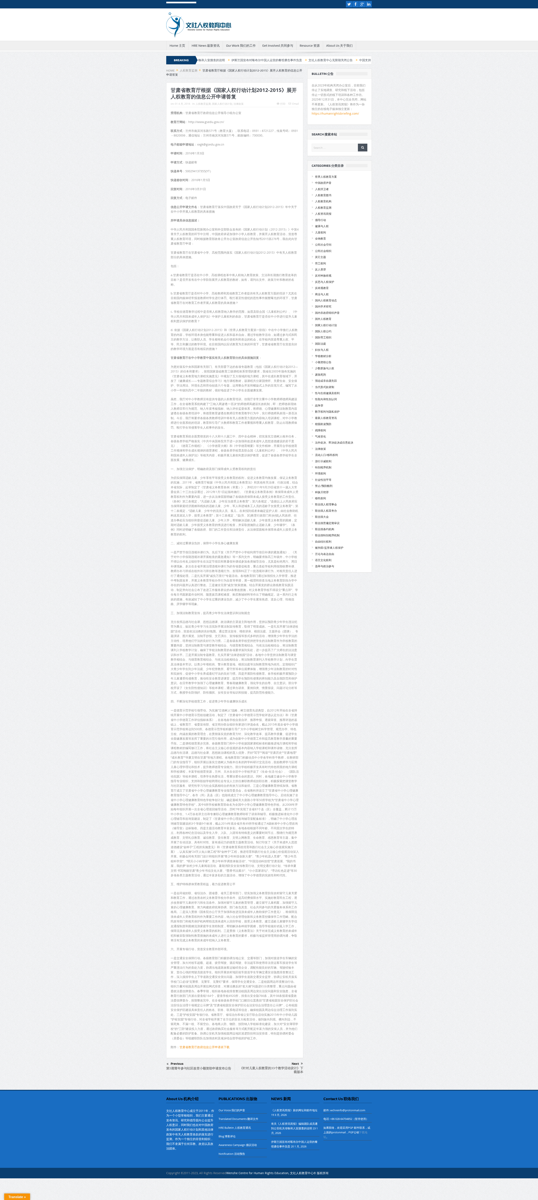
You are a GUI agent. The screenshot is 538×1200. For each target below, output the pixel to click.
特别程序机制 (323, 467)
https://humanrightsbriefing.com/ (336, 113)
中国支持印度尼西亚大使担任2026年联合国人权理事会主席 (332, 60)
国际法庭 (320, 344)
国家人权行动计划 (222, 103)
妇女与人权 (322, 350)
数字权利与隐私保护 (327, 411)
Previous (177, 1064)
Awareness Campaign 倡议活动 (238, 1145)
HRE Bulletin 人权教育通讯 (235, 1128)
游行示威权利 (323, 461)
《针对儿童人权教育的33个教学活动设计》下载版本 (271, 1070)
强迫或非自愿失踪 (326, 381)
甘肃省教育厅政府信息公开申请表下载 (204, 1047)
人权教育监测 (203, 103)
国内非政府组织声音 (327, 313)
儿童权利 (320, 232)
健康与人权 (322, 226)
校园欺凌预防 (323, 424)
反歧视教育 (322, 288)
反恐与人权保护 (324, 282)
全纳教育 (320, 238)
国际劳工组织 (323, 337)
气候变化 (320, 436)
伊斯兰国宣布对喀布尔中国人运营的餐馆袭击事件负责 (201, 60)
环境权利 (320, 473)
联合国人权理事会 (326, 504)
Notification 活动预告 (232, 1154)
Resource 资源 (310, 46)
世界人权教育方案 (326, 177)
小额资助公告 (323, 362)
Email (295, 103)
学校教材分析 (323, 356)
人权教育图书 (323, 195)
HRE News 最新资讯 (206, 46)
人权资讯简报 (323, 214)
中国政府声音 (323, 183)
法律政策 (238, 103)
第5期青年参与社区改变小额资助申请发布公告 (198, 1068)
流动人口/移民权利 (326, 455)
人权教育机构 (323, 201)
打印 (282, 103)
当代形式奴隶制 (324, 387)
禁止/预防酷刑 (323, 486)
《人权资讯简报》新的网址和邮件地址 (294, 1110)
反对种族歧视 (323, 275)
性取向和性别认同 (326, 399)
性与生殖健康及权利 (327, 393)
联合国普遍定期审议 (327, 523)
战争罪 (319, 405)
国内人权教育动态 (326, 300)
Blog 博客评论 (227, 1136)
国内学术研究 (323, 306)
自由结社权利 (323, 541)
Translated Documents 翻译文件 (238, 1119)
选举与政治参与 (324, 566)
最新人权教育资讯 (326, 418)
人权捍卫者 (322, 189)
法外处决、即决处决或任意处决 (334, 442)
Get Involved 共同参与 (277, 46)
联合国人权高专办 (326, 511)
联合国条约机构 (324, 529)
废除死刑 (320, 374)
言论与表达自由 (324, 554)
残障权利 (320, 430)
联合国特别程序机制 (327, 535)
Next (295, 1064)
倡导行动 (320, 220)
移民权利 (320, 498)
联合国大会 (322, 517)
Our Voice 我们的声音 (232, 1110)
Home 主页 (177, 46)
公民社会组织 (323, 251)
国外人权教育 (323, 319)
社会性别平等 (323, 480)
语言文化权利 (323, 560)
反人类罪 (320, 269)
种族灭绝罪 (322, 492)
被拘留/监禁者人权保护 (329, 548)
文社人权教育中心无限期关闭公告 (265, 60)
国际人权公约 (323, 331)
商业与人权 (322, 294)
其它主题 (320, 257)
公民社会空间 (323, 244)
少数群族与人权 (324, 368)
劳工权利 (320, 263)
